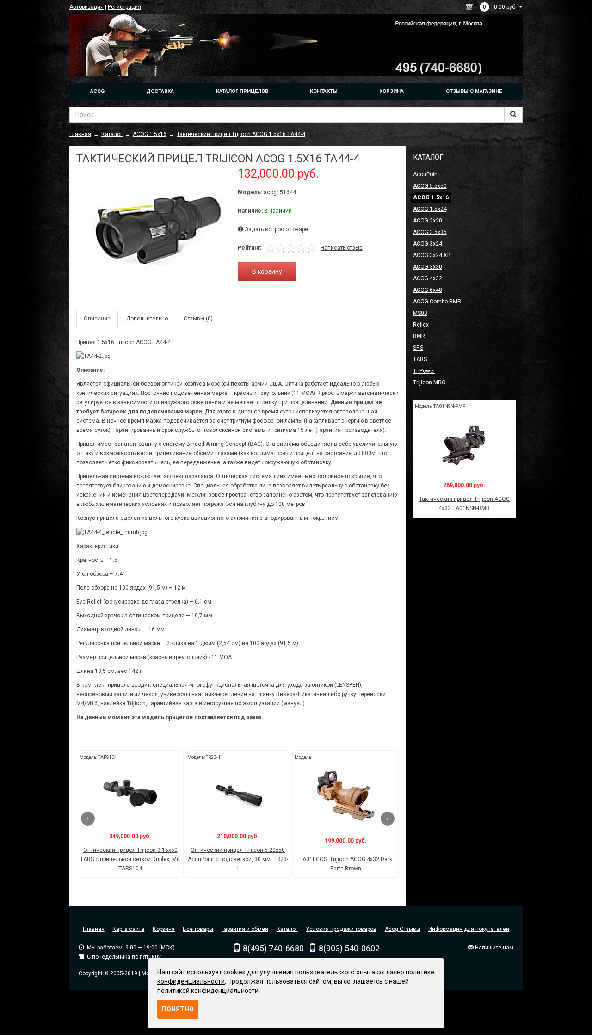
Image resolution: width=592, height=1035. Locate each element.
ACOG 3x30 (427, 267)
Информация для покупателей (468, 929)
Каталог (287, 929)
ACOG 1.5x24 (430, 209)
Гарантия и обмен (245, 929)
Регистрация (124, 7)
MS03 (420, 313)
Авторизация (86, 7)
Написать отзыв (342, 248)
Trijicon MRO (429, 382)
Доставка (160, 91)
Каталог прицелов (242, 91)
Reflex (421, 324)
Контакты (324, 91)
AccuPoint (426, 174)
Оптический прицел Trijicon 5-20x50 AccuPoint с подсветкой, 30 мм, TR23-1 (238, 859)
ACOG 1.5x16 (431, 197)
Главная (94, 929)
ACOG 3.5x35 (430, 232)
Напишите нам (494, 947)
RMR (419, 336)
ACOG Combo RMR (437, 301)
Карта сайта (128, 929)
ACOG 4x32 (427, 278)
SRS (418, 348)
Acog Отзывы (402, 929)
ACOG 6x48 (427, 290)
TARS (420, 359)
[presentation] (88, 819)
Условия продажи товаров (341, 929)
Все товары (198, 929)
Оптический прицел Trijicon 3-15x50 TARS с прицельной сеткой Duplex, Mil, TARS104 (130, 859)
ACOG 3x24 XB (432, 255)
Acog (97, 91)
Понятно (178, 1009)
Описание (97, 318)
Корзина (391, 91)
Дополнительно (147, 318)
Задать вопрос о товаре (276, 229)
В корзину (267, 271)
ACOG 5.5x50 (430, 186)
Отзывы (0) (198, 318)
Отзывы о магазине (474, 91)
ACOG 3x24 (427, 243)
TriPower (424, 371)
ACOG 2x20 (427, 220)
